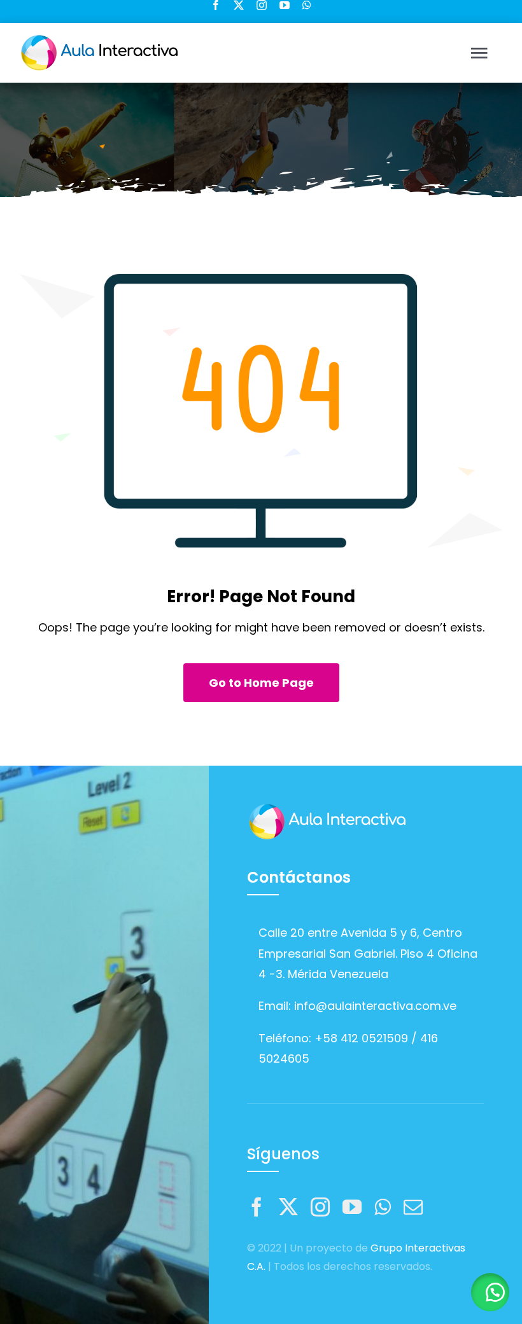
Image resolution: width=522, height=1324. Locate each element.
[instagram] (262, 5)
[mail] (413, 1207)
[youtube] (284, 5)
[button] (490, 1292)
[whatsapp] (306, 5)
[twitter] (239, 5)
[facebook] (216, 5)
